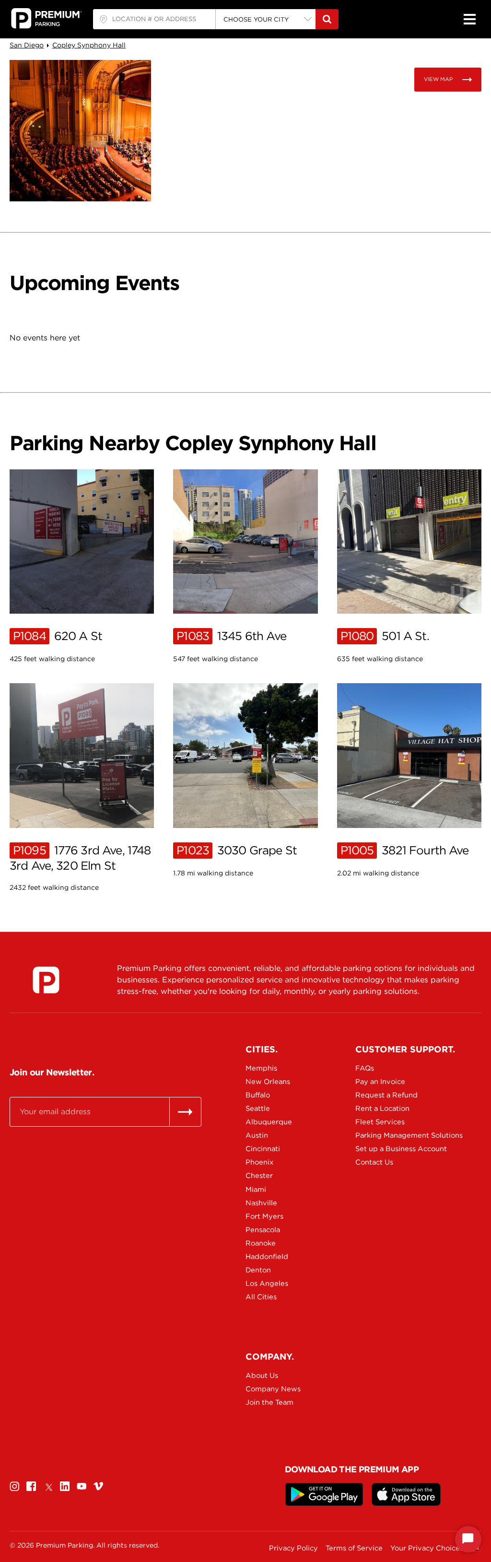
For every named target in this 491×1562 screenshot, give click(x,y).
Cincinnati (263, 1148)
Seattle (258, 1108)
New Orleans (268, 1081)
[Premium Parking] (46, 980)
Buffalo (258, 1095)
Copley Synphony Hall (89, 45)
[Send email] (185, 1112)
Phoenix (259, 1162)
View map (438, 79)
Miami (256, 1189)
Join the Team (269, 1402)
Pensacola (263, 1229)
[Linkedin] (65, 1486)
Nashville (261, 1203)
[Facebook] (31, 1486)
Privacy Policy (293, 1548)
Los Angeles (267, 1283)
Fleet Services (380, 1122)
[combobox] (154, 19)
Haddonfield (267, 1256)
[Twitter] (48, 1486)
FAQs (364, 1068)
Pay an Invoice (380, 1081)
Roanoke (261, 1243)
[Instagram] (14, 1486)
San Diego (27, 45)
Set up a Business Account (388, 1148)
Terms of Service (354, 1548)
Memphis (261, 1068)
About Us (262, 1375)
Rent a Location (382, 1108)
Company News (273, 1389)
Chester (259, 1175)
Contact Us (374, 1162)
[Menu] (469, 19)
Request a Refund (386, 1095)
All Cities (261, 1297)
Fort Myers (264, 1216)
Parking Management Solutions (388, 1135)
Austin (257, 1135)
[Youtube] (81, 1486)
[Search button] (327, 19)
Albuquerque (269, 1122)
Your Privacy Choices (426, 1548)
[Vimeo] (98, 1486)
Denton (258, 1270)
